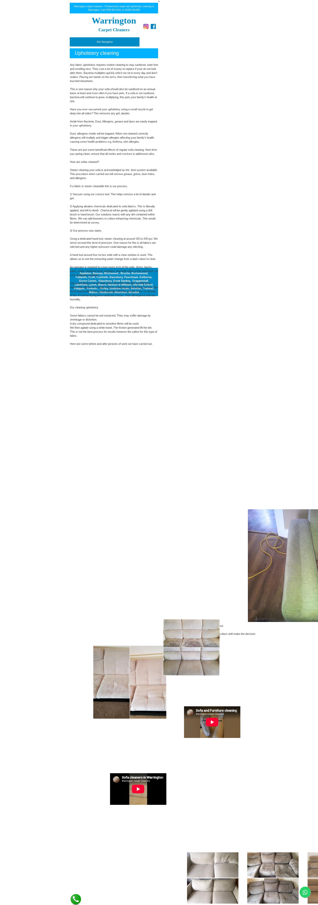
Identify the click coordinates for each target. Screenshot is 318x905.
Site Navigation (105, 41)
